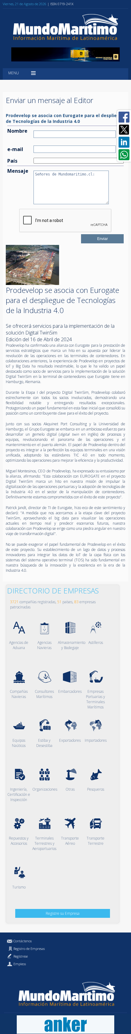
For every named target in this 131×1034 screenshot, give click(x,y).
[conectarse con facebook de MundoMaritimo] (124, 117)
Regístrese (20, 956)
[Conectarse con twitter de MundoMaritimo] (124, 129)
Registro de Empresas (29, 948)
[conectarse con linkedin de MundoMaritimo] (124, 142)
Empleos (19, 964)
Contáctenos (22, 941)
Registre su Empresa (63, 913)
